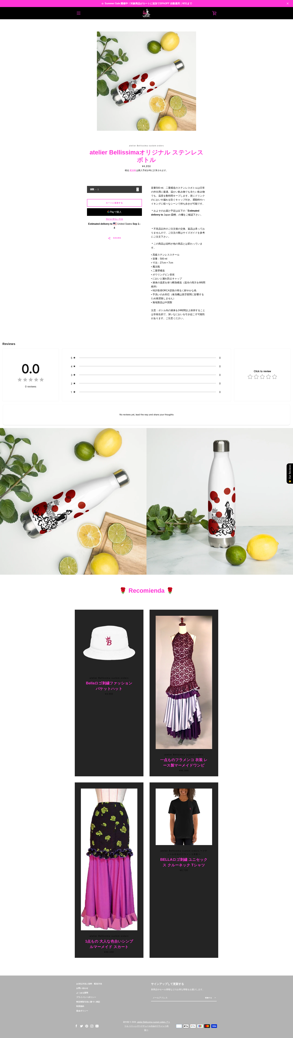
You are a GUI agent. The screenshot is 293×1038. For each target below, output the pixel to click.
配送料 (133, 170)
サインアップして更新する (167, 983)
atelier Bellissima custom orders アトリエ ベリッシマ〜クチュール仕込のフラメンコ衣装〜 (147, 1026)
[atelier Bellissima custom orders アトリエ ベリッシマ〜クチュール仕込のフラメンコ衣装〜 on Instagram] (91, 1026)
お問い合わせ (82, 988)
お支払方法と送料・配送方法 (89, 984)
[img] (30, 380)
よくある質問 (82, 993)
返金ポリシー (82, 1011)
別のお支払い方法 (114, 219)
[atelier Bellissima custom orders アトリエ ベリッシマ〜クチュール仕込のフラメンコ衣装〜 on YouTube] (97, 1026)
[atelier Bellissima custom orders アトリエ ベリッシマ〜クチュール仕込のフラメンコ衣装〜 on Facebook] (76, 1026)
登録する (209, 998)
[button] (146, 358)
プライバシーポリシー (86, 997)
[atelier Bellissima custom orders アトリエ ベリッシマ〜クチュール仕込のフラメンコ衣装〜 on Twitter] (81, 1026)
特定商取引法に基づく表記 (88, 1002)
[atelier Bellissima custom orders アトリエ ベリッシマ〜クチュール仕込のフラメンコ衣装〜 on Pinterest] (86, 1026)
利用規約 (80, 1006)
